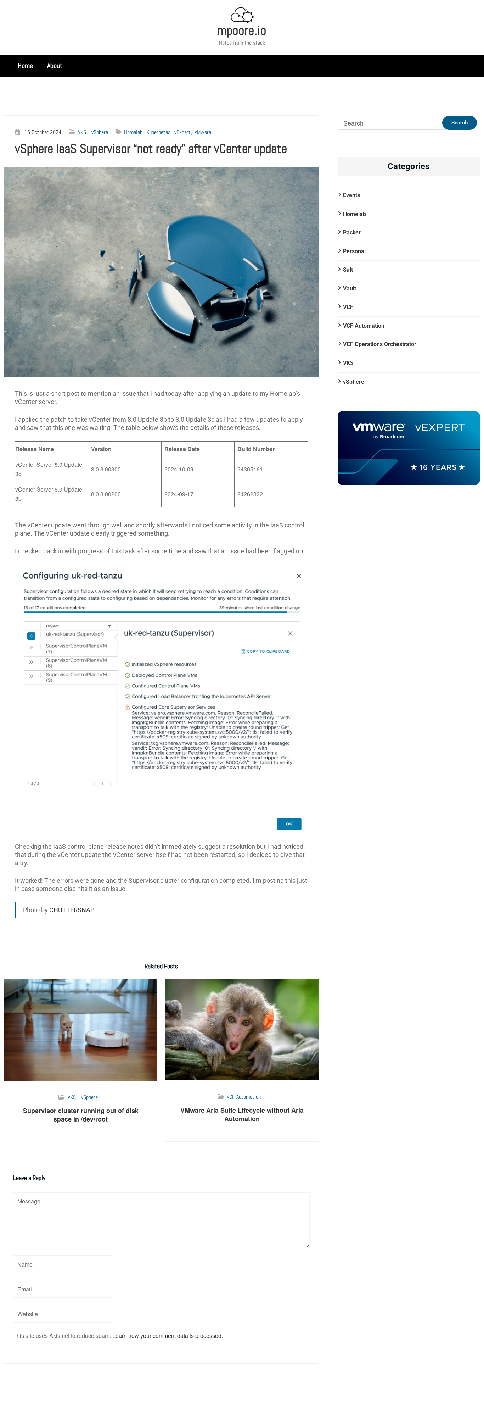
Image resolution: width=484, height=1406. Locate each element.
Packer (352, 232)
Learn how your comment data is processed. (167, 1336)
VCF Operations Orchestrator (379, 344)
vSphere (99, 132)
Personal (354, 251)
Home (25, 65)
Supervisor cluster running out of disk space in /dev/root (81, 1114)
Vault (349, 288)
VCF (348, 307)
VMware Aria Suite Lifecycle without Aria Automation (242, 1114)
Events (351, 195)
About (54, 65)
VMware (203, 132)
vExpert (182, 132)
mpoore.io (242, 30)
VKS (82, 132)
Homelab (133, 132)
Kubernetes (158, 132)
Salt (348, 269)
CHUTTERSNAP (71, 910)
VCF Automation (244, 1097)
